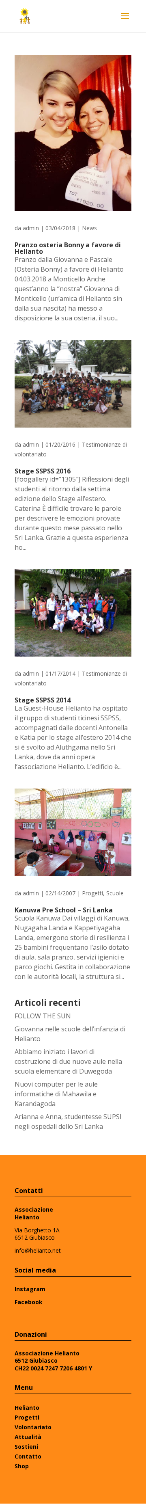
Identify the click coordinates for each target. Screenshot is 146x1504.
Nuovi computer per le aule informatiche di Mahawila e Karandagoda (56, 1094)
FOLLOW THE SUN (43, 1015)
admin (31, 228)
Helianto (27, 1407)
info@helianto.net (38, 1250)
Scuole (115, 893)
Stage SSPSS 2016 (43, 471)
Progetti (92, 893)
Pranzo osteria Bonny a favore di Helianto (68, 248)
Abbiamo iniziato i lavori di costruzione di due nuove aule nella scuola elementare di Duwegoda (68, 1061)
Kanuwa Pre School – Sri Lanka (64, 909)
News (89, 228)
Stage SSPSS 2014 (43, 700)
